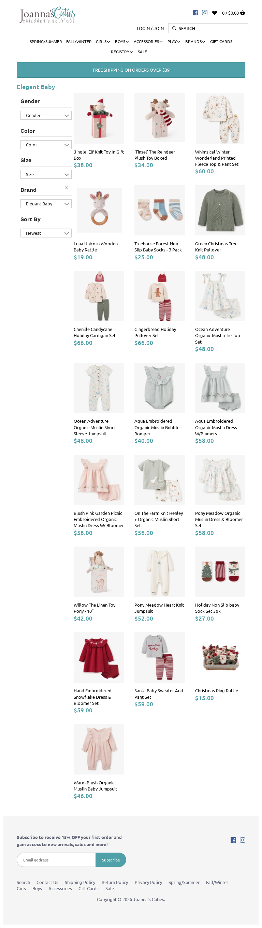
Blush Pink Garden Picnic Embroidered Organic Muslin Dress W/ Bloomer (99, 519)
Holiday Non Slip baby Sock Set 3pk (217, 608)
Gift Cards (88, 888)
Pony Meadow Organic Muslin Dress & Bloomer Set (219, 519)
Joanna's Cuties (148, 899)
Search (23, 882)
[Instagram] (204, 12)
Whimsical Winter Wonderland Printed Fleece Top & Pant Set (216, 158)
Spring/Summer (184, 882)
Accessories (60, 888)
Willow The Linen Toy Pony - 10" (94, 608)
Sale (109, 888)
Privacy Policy (148, 882)
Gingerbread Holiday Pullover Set (155, 332)
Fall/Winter (217, 882)
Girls (21, 888)
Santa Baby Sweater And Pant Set (158, 693)
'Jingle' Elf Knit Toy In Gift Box (99, 155)
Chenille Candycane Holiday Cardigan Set (95, 332)
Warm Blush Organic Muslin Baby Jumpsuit (95, 786)
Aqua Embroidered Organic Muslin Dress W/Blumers (216, 427)
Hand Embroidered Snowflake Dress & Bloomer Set (93, 696)
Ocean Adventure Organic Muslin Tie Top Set (217, 335)
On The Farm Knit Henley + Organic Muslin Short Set (158, 519)
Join (159, 28)
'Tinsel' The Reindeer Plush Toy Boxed (154, 155)
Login (143, 28)
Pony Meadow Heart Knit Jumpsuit (159, 608)
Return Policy (115, 882)
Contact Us (47, 882)
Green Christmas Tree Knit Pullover (216, 246)
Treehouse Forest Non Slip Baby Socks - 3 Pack (158, 246)
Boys (37, 888)
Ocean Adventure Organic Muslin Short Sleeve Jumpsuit (94, 427)
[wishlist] (219, 12)
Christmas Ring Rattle (216, 690)
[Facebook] (195, 12)
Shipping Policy (80, 882)
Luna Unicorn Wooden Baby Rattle (96, 246)
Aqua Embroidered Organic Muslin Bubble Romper (156, 427)
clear (68, 189)
